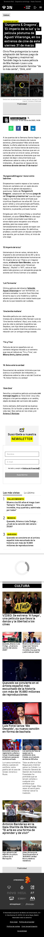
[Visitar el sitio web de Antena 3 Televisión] (11, 887)
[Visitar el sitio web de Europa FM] (22, 898)
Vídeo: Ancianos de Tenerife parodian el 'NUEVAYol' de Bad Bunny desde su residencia (30, 857)
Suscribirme (22, 475)
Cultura (22, 585)
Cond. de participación (29, 926)
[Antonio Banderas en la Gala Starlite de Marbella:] (22, 811)
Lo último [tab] (29, 492)
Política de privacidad (26, 922)
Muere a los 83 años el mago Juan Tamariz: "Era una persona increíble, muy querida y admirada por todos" (23, 506)
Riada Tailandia (36, 1)
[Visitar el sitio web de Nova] (11, 893)
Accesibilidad (22, 931)
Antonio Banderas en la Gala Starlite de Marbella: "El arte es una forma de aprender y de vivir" (19, 828)
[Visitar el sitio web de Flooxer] (30, 904)
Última (28, 7)
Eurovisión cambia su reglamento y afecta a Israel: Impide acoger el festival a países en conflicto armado (11, 755)
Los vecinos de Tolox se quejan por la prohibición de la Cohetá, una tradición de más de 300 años (31, 755)
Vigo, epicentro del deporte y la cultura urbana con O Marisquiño (9, 856)
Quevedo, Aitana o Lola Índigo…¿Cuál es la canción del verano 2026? (22, 524)
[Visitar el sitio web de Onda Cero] (11, 898)
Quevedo (11, 534)
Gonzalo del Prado (18, 118)
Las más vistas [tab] (11, 492)
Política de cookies (13, 926)
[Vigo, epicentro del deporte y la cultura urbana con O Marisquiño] (12, 846)
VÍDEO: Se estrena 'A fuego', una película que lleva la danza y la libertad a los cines (21, 620)
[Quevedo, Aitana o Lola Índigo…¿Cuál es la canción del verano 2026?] (12, 637)
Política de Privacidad (30, 468)
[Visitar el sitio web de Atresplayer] (17, 904)
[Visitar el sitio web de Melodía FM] (32, 898)
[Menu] (41, 7)
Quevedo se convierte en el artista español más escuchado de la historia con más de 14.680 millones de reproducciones (23, 541)
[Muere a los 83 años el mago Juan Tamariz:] (32, 637)
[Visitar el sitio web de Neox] (32, 887)
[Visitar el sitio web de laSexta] (22, 887)
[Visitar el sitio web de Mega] (22, 893)
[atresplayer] (35, 7)
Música (11, 518)
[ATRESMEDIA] (22, 880)
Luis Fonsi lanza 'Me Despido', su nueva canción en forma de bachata (20, 728)
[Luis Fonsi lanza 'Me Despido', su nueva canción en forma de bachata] (22, 713)
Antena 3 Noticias (11, 413)
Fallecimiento (15, 499)
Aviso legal (14, 922)
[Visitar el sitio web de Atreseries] (32, 893)
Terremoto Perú (9, 1)
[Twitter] (28, 118)
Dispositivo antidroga (22, 1)
